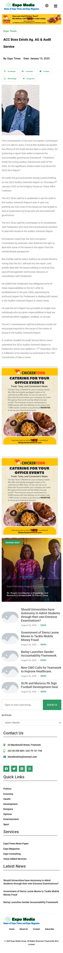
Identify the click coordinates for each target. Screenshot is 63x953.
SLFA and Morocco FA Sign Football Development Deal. (40, 685)
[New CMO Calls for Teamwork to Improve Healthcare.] (10, 671)
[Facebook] (6, 769)
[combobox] (21, 705)
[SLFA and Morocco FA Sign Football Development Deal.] (10, 687)
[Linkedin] (22, 769)
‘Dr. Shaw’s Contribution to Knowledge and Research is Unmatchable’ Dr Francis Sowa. (27, 594)
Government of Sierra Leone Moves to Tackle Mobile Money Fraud (40, 636)
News (43, 625)
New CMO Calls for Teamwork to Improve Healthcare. (41, 669)
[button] (47, 5)
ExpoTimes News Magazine (20, 586)
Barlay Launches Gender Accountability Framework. (39, 653)
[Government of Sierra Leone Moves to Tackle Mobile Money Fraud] (10, 638)
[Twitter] (14, 769)
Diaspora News (13, 542)
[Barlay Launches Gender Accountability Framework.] (10, 655)
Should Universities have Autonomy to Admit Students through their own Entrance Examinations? (40, 615)
